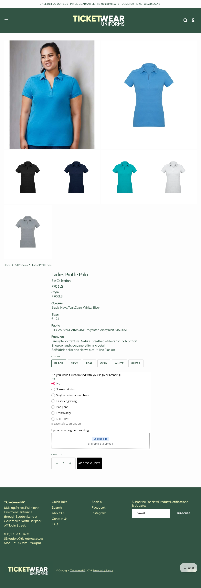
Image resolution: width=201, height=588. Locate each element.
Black (60, 364)
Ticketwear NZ (77, 570)
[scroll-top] (192, 579)
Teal (91, 364)
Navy (76, 364)
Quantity (56, 454)
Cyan (105, 364)
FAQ (55, 524)
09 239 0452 (109, 3)
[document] (100, 149)
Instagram (99, 513)
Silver (137, 364)
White (121, 364)
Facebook (98, 507)
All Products (21, 264)
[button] (6, 20)
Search (57, 507)
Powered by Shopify (103, 570)
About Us (58, 513)
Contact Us (59, 519)
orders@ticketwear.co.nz (141, 3)
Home (7, 264)
